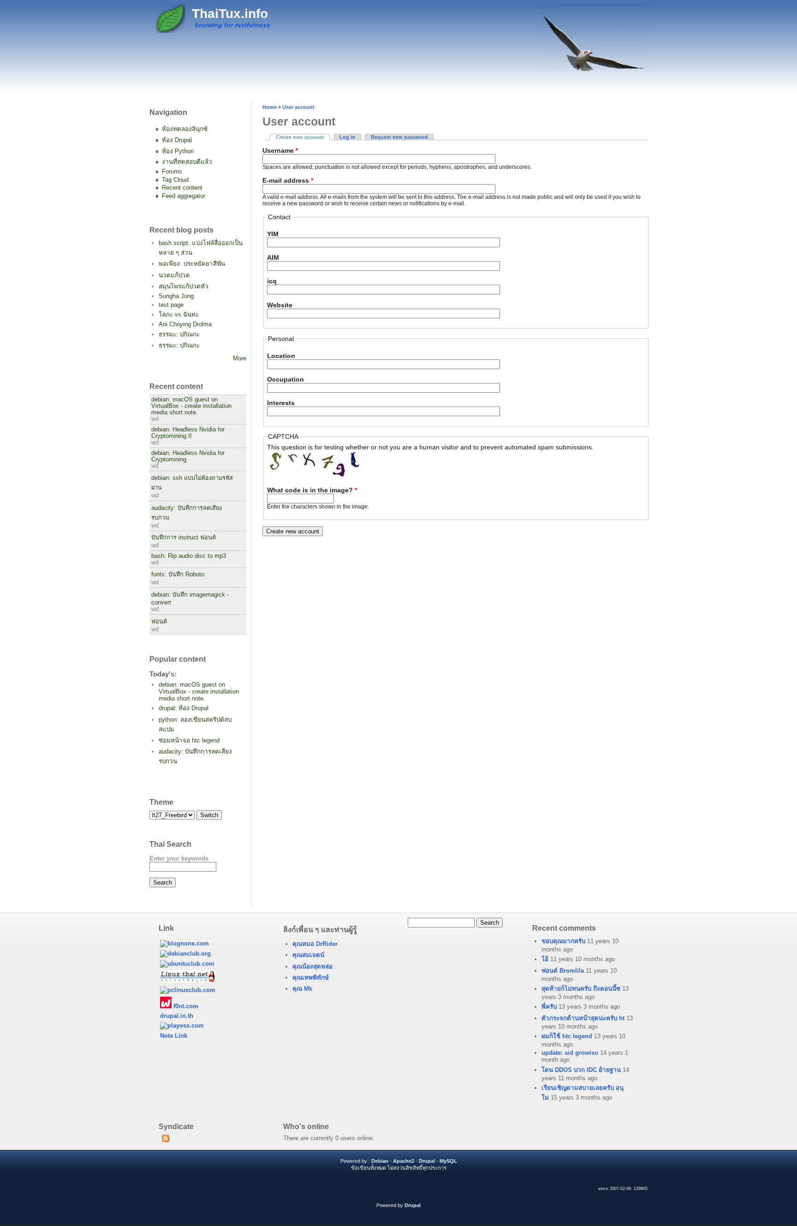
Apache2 (403, 1161)
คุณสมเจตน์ (308, 954)
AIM (273, 257)
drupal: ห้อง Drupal (183, 708)
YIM (273, 234)
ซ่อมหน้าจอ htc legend (189, 740)
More (239, 358)
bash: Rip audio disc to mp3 (188, 556)
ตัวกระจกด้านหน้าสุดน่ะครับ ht (583, 1018)
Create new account (303, 137)
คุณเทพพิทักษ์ (310, 977)
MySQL (448, 1161)
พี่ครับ (549, 1006)
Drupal (427, 1161)
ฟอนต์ (159, 621)
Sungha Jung (176, 296)
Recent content (182, 187)
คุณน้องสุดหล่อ (312, 966)
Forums (172, 171)
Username (280, 150)
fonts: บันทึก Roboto (177, 574)
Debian (379, 1161)
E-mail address (287, 180)
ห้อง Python (178, 151)
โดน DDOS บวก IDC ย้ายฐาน (581, 1069)
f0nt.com (185, 1006)
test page (171, 304)
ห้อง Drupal (177, 140)
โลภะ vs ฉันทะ (179, 314)
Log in (347, 137)
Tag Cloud (175, 179)
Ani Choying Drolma (185, 324)
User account (298, 107)
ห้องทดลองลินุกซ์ (185, 129)
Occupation (285, 379)
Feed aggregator (183, 195)
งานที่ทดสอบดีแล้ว (187, 161)
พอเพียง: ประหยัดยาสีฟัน (192, 263)
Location (281, 355)
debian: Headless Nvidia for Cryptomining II (188, 432)
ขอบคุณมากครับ (563, 941)
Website (279, 305)
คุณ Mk (302, 988)
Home (269, 107)
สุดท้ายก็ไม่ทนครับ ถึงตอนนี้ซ (580, 988)
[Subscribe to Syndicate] (165, 1140)
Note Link (173, 1035)
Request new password (399, 137)
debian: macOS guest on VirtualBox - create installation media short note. (191, 406)
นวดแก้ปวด (174, 275)
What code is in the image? (312, 490)
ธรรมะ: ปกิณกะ (179, 334)
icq (272, 281)
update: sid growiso (569, 1052)
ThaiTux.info (230, 13)
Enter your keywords (178, 858)
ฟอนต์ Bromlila (562, 970)
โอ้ (544, 959)
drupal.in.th (176, 1015)
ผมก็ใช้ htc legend (566, 1036)
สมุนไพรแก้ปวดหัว (183, 286)
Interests (281, 403)
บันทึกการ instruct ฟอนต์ (183, 537)
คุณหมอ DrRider (315, 943)
